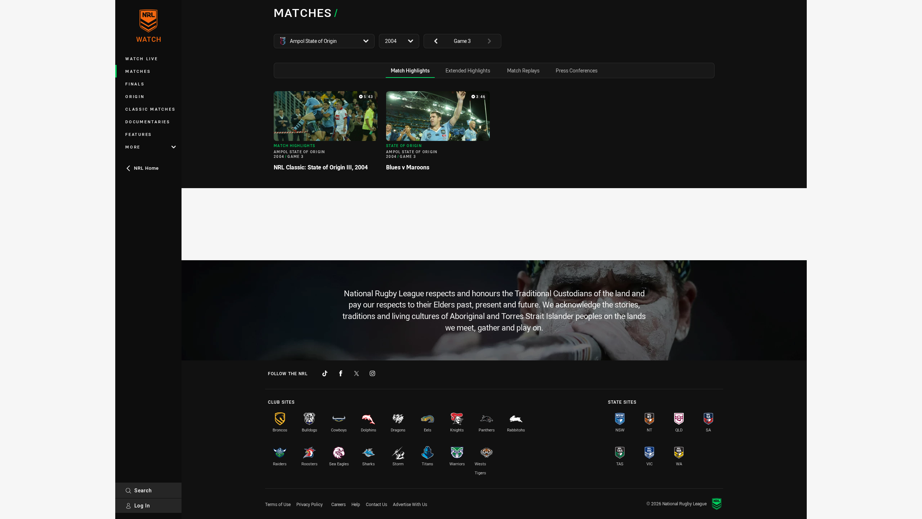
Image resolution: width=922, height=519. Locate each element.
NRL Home (146, 168)
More (132, 147)
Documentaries (147, 121)
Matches (138, 71)
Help (356, 504)
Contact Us (376, 504)
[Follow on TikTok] (325, 373)
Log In (142, 505)
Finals (135, 83)
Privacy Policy (309, 504)
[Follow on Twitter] (356, 373)
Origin (135, 96)
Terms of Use (278, 504)
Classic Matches (150, 109)
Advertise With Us (410, 504)
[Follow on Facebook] (341, 373)
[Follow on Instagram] (372, 373)
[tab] (410, 70)
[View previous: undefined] (432, 41)
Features (138, 134)
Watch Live (141, 58)
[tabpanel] (494, 134)
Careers (338, 504)
